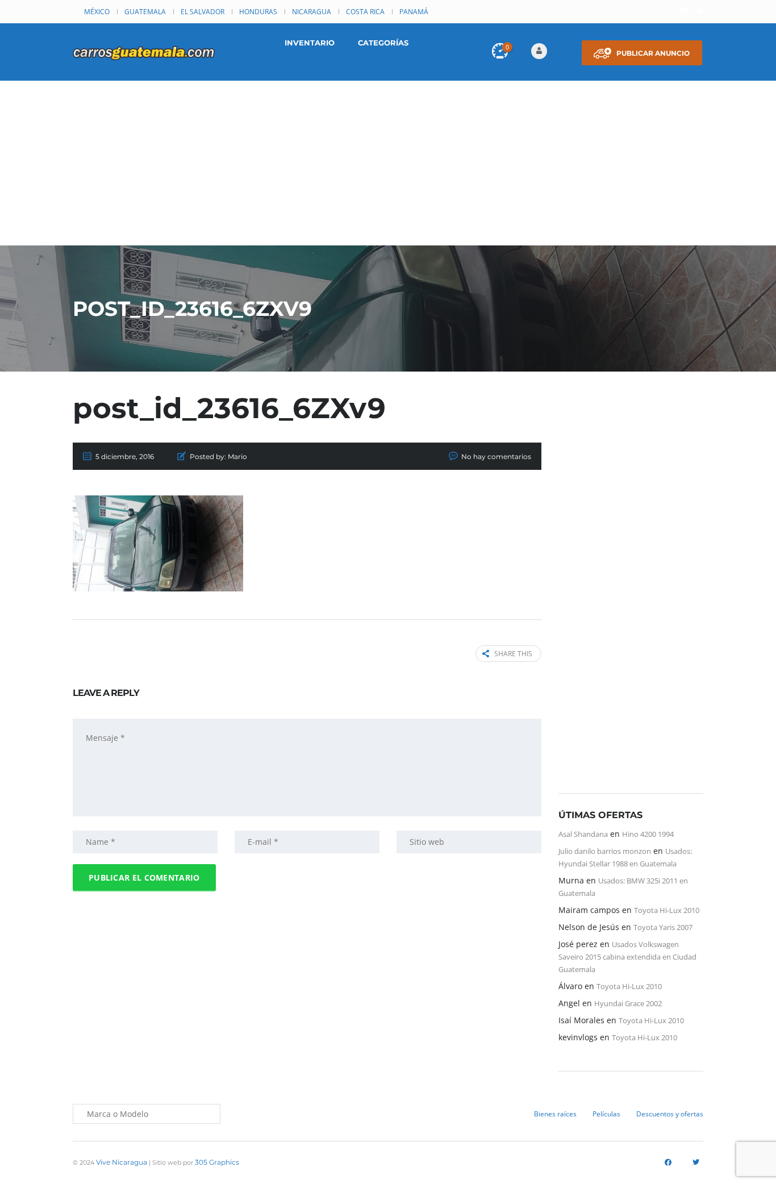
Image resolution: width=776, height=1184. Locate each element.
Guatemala (145, 11)
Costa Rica (365, 11)
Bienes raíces (555, 1114)
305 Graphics (217, 1162)
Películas (606, 1114)
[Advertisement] (388, 165)
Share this (513, 653)
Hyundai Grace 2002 (628, 1003)
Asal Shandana (583, 834)
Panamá (413, 11)
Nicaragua (311, 11)
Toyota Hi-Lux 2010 (666, 910)
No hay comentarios (496, 456)
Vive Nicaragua (121, 1162)
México (97, 11)
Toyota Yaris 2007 (662, 927)
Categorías (383, 42)
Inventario (310, 42)
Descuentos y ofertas (669, 1114)
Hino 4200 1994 (648, 834)
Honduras (258, 11)
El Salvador (202, 11)
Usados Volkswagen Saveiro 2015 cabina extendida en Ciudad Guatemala (627, 956)
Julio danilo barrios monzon (604, 851)
